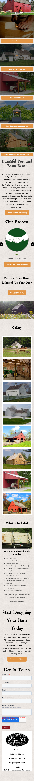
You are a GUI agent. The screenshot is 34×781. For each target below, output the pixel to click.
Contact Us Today (17, 659)
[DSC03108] (17, 491)
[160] (17, 402)
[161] (17, 424)
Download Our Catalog (17, 213)
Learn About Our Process (17, 265)
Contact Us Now (17, 293)
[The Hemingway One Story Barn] (17, 446)
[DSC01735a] (17, 469)
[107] (17, 379)
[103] (17, 357)
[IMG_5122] (17, 513)
